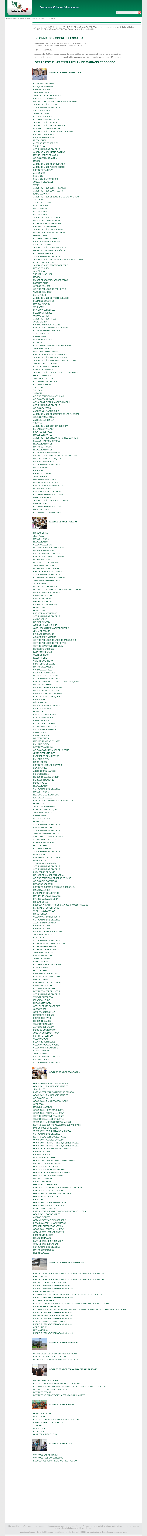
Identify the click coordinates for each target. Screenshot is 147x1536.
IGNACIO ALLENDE (41, 890)
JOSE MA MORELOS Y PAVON (46, 834)
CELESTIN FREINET (42, 474)
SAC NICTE (38, 176)
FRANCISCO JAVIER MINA (44, 714)
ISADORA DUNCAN (41, 194)
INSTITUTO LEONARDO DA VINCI (47, 765)
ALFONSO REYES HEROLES (45, 143)
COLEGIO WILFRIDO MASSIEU (46, 331)
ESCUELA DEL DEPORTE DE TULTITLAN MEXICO (55, 1461)
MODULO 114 (39, 1428)
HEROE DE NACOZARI (43, 884)
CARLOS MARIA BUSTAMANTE (46, 325)
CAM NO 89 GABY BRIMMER (45, 1455)
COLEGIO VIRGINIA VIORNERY (46, 453)
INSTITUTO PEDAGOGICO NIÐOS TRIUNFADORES (55, 102)
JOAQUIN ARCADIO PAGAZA (45, 363)
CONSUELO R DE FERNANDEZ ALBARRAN (52, 346)
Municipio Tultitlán (39, 18)
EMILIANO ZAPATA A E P (43, 134)
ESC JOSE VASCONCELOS (45, 613)
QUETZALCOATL (40, 845)
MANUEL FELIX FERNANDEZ (46, 586)
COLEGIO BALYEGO (42, 408)
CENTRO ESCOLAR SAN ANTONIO (48, 557)
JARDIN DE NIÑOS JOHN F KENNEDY (49, 188)
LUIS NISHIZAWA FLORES (44, 480)
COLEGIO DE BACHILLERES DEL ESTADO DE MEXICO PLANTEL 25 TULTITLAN (68, 1294)
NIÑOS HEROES (40, 209)
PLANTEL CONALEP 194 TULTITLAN (49, 1321)
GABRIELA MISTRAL (42, 90)
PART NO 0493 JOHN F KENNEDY (48, 1241)
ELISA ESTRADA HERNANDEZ (46, 441)
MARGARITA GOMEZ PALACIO (46, 221)
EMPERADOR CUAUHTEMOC (46, 756)
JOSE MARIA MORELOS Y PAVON (47, 581)
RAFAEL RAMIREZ (41, 720)
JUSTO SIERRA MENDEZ (44, 753)
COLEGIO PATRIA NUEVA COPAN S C (49, 578)
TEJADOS (37, 1425)
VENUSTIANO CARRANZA (44, 863)
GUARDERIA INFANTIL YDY (45, 1434)
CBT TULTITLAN (40, 1277)
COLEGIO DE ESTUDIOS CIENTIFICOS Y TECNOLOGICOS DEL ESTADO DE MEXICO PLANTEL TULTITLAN (79, 1309)
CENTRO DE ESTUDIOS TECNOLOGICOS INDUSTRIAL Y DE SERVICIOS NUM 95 (68, 1280)
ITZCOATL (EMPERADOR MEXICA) (48, 1226)
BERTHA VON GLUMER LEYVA (46, 128)
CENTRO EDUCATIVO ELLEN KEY (48, 646)
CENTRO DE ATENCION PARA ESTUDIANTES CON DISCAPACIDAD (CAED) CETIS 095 (71, 1303)
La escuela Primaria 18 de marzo (59, 7)
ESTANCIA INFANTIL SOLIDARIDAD (48, 1422)
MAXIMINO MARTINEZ (42, 1107)
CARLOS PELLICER (42, 286)
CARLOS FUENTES (41, 1217)
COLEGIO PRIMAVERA (43, 253)
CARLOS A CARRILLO (42, 670)
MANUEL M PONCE (41, 304)
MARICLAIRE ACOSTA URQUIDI (47, 459)
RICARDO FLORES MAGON (45, 604)
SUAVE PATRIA (40, 768)
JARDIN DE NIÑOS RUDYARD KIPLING (50, 358)
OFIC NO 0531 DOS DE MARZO (46, 1184)
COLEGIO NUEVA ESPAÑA (44, 417)
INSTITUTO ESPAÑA (42, 1392)
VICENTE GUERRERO (43, 661)
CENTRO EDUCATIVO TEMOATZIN (48, 486)
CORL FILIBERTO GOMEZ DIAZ (46, 976)
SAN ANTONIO (39, 295)
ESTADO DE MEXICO (42, 595)
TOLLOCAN (38, 200)
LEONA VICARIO (40, 542)
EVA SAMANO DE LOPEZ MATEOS (48, 857)
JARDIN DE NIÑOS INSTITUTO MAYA (49, 152)
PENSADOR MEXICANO (43, 634)
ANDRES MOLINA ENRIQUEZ (46, 411)
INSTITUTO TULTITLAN (43, 170)
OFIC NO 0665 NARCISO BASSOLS (48, 1140)
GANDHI (37, 185)
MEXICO (37, 161)
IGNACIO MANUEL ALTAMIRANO (47, 554)
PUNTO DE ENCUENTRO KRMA (47, 491)
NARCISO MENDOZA (42, 1003)
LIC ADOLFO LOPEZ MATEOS (46, 563)
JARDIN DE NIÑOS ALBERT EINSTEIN (49, 167)
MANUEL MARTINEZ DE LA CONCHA (49, 233)
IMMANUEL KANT (40, 503)
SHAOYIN (37, 393)
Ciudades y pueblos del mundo (58, 1532)
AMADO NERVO (40, 619)
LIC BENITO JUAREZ (42, 488)
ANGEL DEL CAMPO (42, 203)
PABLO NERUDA (40, 206)
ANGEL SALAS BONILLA (43, 420)
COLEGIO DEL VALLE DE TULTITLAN (49, 944)
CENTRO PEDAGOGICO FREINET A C (49, 289)
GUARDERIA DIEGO (42, 1413)
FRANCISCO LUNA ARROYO (45, 99)
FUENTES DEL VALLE (42, 432)
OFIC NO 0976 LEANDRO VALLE (47, 1196)
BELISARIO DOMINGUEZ (44, 673)
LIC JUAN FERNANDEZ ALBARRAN (48, 548)
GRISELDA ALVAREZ (42, 375)
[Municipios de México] (20, 12)
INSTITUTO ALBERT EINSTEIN (46, 991)
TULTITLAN (38, 387)
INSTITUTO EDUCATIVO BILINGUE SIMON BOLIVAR (55, 456)
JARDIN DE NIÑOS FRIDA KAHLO (47, 218)
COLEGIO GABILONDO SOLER (46, 119)
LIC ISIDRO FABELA (42, 622)
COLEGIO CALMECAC (42, 545)
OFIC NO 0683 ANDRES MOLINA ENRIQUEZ (52, 1131)
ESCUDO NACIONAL (42, 1182)
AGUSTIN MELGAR (41, 110)
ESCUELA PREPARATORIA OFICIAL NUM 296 (53, 1289)
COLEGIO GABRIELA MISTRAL (46, 238)
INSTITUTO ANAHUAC (43, 747)
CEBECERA (38, 1431)
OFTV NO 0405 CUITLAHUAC (46, 1167)
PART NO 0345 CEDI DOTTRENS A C (49, 1190)
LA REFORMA (39, 854)
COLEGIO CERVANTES (43, 384)
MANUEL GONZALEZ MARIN (45, 155)
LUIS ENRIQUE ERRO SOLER (46, 1128)
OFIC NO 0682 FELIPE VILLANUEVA (48, 1113)
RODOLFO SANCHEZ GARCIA (46, 366)
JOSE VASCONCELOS (43, 93)
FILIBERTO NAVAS (41, 967)
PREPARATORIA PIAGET (44, 1292)
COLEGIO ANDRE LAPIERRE (45, 381)
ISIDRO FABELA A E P (42, 340)
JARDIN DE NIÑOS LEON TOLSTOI (48, 191)
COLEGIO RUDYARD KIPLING (46, 1045)
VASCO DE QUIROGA (42, 292)
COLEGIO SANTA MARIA (43, 84)
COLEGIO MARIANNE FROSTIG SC (48, 494)
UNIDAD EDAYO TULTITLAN (45, 1380)
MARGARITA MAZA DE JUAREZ (47, 691)
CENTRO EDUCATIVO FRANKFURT (48, 572)
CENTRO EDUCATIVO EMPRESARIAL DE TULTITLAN (56, 1383)
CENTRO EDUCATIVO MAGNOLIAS (48, 396)
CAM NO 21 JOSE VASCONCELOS (48, 1458)
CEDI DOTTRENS (41, 655)
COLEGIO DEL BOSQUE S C (45, 881)
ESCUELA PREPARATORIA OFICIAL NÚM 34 (52, 1312)
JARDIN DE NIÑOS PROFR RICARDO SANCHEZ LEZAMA (58, 259)
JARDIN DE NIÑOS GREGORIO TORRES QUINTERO (55, 438)
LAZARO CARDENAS (42, 652)
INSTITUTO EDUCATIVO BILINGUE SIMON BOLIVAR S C (57, 589)
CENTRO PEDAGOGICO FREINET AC (49, 643)
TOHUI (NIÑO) (39, 146)
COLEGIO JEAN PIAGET (43, 399)
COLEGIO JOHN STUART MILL (46, 158)
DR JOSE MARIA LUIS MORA (45, 676)
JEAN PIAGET (39, 536)
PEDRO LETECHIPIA (42, 709)
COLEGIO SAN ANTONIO (44, 988)
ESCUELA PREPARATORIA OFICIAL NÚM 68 (52, 1286)
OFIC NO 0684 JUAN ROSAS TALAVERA (50, 1083)
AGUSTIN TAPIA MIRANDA (44, 637)
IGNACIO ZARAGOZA (42, 798)
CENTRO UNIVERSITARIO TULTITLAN (49, 1357)
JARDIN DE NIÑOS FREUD (45, 319)
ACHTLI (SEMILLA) (41, 334)
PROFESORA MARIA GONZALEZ (47, 241)
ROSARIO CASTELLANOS (44, 1158)
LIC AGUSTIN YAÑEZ (42, 1238)
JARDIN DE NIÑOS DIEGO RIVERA (48, 230)
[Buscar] (140, 12)
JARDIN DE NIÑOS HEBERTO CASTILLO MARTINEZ (55, 372)
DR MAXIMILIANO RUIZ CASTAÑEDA (49, 250)
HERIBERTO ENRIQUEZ (43, 649)
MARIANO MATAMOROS (43, 1250)
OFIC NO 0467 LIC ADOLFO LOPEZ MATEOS (52, 1122)
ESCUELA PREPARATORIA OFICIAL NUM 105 (53, 1297)
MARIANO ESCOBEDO (43, 601)
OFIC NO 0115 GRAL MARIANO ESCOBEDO (52, 1149)
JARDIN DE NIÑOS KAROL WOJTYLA (49, 125)
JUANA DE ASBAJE (41, 113)
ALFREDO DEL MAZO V (43, 1027)
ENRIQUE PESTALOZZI (43, 87)
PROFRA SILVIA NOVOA (43, 137)
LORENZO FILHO (40, 236)
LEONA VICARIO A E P (42, 444)
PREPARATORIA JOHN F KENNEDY (48, 1306)
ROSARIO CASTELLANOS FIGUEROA (49, 1223)
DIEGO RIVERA (40, 783)
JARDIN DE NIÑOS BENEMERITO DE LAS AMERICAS (56, 197)
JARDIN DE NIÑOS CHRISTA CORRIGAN (50, 426)
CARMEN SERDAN (41, 1155)
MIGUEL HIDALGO (41, 539)
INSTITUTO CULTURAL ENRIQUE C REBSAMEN (54, 887)
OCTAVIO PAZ (39, 607)
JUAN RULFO (39, 1089)
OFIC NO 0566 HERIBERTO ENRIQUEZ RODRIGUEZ (56, 1143)
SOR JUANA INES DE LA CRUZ (46, 108)
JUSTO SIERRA (40, 322)
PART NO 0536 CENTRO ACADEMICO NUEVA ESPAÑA (57, 1125)
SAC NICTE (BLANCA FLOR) (45, 179)
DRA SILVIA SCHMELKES (44, 310)
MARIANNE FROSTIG (42, 447)
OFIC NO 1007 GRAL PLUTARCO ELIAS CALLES (54, 1161)
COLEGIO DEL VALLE (42, 1098)
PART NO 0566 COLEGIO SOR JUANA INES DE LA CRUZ (57, 1187)
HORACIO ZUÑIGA (41, 268)
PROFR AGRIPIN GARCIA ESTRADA (49, 688)
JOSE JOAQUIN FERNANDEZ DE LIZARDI (51, 628)
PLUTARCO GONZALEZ (43, 301)
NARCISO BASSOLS (42, 497)
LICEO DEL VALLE (41, 1253)
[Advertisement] (86, 1493)
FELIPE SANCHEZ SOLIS (44, 262)
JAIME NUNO (39, 173)
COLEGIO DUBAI (40, 1039)
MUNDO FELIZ (39, 1416)
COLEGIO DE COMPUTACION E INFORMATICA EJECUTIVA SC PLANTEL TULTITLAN (69, 1386)
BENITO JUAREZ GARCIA (44, 1208)
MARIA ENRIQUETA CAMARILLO (47, 352)
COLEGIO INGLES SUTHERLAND (47, 224)
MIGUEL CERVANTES (42, 435)
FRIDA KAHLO (39, 337)
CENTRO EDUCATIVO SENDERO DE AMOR (52, 878)
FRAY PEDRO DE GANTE (44, 664)
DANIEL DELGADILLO (42, 509)
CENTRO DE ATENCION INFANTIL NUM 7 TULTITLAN (56, 1419)
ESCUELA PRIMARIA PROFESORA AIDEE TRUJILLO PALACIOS (60, 905)
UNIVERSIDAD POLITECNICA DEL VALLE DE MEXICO (56, 1360)
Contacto (40, 1532)
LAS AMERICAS (40, 860)
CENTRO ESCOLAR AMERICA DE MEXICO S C (53, 801)
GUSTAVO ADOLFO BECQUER (46, 697)
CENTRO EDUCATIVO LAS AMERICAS (50, 355)
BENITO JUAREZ (40, 961)
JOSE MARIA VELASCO (43, 566)
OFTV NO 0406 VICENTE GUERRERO (49, 1170)
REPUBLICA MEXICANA (43, 551)
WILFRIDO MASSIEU (42, 819)
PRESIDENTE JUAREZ (43, 1235)
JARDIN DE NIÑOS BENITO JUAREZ (49, 164)
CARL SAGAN (39, 307)
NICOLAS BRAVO (40, 533)
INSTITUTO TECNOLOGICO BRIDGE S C (50, 1283)
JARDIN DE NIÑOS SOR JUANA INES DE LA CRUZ (55, 361)
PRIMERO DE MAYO (42, 598)
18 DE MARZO (39, 583)
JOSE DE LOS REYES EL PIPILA (47, 96)
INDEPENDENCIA (41, 738)
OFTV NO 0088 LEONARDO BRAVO (48, 1176)
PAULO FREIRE (40, 212)
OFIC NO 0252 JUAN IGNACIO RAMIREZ (50, 1086)
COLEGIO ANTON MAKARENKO (47, 512)
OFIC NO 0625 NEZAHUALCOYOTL (48, 1110)
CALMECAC (38, 471)
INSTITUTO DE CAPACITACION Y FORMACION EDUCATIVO (59, 1395)
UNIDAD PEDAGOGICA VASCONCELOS (50, 280)
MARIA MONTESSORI (42, 468)
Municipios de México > (13, 18)
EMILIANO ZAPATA (41, 744)
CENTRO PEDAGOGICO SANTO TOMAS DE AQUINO (56, 682)
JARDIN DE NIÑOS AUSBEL (45, 122)
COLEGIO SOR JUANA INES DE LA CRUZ (51, 750)
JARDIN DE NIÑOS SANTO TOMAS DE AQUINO (53, 131)
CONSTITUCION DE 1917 (44, 723)
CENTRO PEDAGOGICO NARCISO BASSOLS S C (54, 640)
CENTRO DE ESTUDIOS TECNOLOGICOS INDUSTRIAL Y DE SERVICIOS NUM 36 (68, 1274)
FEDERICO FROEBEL (42, 116)
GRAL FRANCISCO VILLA (44, 911)
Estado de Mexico (27, 18)
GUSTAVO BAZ (39, 938)
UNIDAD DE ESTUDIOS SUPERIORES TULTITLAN (55, 1354)
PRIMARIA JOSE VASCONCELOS (47, 694)
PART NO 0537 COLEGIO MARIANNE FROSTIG (53, 1092)
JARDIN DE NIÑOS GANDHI (45, 105)
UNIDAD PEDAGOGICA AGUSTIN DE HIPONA (53, 1315)
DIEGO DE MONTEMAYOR (44, 1030)
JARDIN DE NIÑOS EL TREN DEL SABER (51, 298)
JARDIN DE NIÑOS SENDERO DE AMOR (50, 500)
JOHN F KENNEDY (41, 1054)
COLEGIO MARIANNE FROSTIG (47, 506)
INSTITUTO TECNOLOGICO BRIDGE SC (50, 1389)
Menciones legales (27, 1532)
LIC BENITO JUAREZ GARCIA (46, 569)
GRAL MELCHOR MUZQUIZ (45, 625)
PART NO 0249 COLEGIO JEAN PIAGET (50, 1137)
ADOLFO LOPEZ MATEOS (44, 726)
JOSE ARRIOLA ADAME (43, 182)
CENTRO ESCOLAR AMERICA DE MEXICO (51, 328)
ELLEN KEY (38, 343)
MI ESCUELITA (39, 140)
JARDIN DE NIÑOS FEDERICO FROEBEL (51, 265)
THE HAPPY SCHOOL (42, 274)
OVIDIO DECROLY (41, 316)
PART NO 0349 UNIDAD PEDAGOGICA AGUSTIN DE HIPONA (59, 1211)
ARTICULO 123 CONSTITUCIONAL (48, 836)
